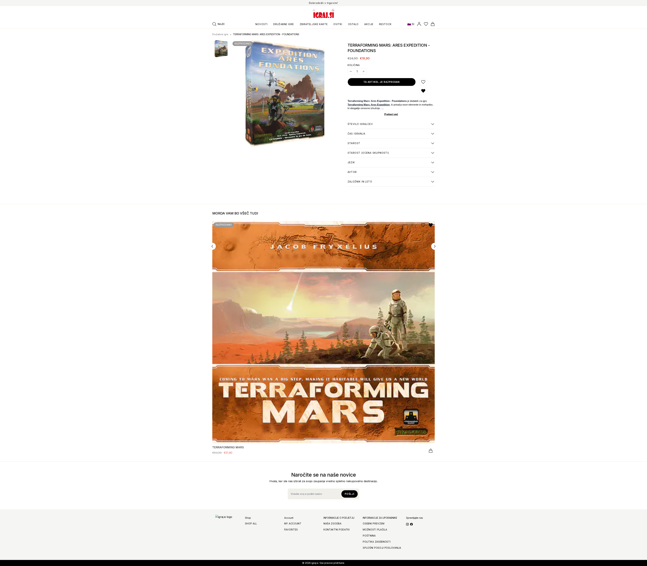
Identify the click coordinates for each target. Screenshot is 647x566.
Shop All (251, 523)
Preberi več (391, 114)
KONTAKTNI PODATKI (337, 529)
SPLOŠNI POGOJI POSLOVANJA (382, 547)
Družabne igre (220, 34)
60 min (356, 135)
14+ (354, 145)
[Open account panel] (419, 24)
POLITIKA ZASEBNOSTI (377, 541)
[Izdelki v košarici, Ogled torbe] (433, 24)
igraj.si (314, 562)
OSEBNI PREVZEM (373, 523)
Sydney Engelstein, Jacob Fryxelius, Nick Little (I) (379, 174)
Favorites (291, 529)
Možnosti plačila (375, 529)
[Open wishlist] (426, 24)
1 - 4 (360, 126)
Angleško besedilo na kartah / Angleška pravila (378, 164)
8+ (368, 154)
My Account (292, 523)
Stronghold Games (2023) (364, 183)
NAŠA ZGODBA (333, 523)
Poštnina (369, 535)
